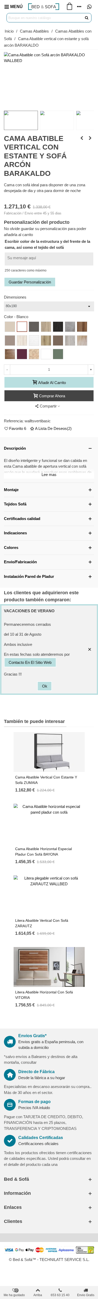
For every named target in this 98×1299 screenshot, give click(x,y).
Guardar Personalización (30, 282)
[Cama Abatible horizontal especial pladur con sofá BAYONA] (49, 824)
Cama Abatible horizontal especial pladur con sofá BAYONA (43, 851)
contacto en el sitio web (30, 662)
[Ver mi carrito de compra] (69, 6)
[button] (49, 448)
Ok (44, 686)
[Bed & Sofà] (43, 6)
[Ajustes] (79, 6)
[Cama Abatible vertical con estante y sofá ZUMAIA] (90, 138)
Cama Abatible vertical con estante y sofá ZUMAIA (46, 780)
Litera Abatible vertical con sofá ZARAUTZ (41, 923)
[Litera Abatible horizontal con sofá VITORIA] (49, 967)
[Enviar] (86, 17)
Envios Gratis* (32, 1036)
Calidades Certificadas (40, 1137)
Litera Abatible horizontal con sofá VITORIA (44, 995)
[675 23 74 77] (89, 6)
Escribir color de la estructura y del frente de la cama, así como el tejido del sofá (47, 244)
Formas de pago (34, 1101)
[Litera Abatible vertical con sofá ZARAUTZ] (82, 138)
